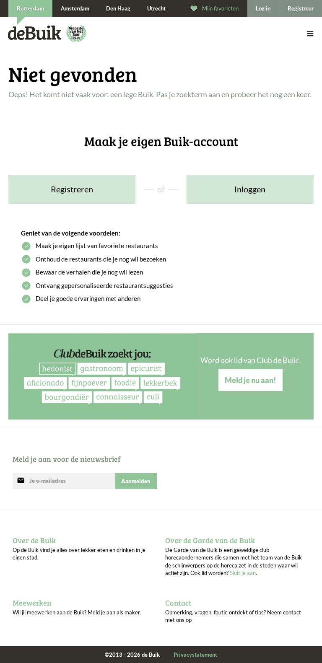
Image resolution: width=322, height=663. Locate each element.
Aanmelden (136, 481)
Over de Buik (34, 540)
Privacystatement (195, 654)
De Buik (34, 33)
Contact (178, 603)
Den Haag (118, 8)
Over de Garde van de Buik (210, 540)
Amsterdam (75, 8)
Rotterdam (30, 8)
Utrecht (156, 8)
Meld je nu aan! (250, 380)
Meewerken (32, 603)
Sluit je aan (243, 573)
